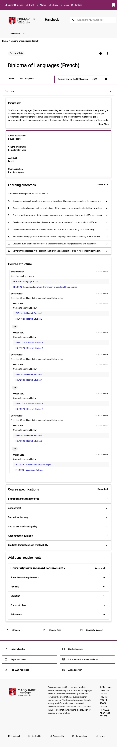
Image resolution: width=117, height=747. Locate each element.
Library (55, 5)
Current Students (16, 5)
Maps (66, 5)
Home (5, 41)
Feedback (16, 736)
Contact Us (37, 736)
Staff (31, 5)
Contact (78, 5)
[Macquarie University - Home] (21, 21)
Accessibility (58, 736)
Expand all (102, 185)
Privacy (102, 736)
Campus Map (81, 736)
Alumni (43, 5)
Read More (103, 124)
